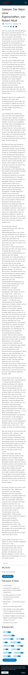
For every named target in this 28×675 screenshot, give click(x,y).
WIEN (19, 645)
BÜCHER (20, 638)
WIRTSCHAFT (8, 638)
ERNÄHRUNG (15, 642)
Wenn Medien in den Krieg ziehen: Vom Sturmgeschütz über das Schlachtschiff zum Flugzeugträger (13, 611)
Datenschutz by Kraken (10, 622)
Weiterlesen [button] (8, 576)
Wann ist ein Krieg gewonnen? (12, 606)
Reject (23, 672)
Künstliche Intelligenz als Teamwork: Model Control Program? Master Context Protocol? (14, 618)
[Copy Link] (16, 27)
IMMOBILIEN (18, 652)
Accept (5, 672)
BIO (5, 649)
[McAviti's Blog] (12, 2)
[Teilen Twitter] (8, 27)
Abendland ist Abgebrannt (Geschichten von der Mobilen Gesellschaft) (12, 590)
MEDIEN (16, 656)
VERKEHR (7, 652)
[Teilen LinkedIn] (13, 27)
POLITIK (7, 632)
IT (5, 642)
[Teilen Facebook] (11, 27)
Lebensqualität (7, 585)
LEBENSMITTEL (8, 645)
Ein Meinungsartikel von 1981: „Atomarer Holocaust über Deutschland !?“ (12, 597)
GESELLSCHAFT (9, 635)
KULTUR (6, 656)
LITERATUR (15, 649)
